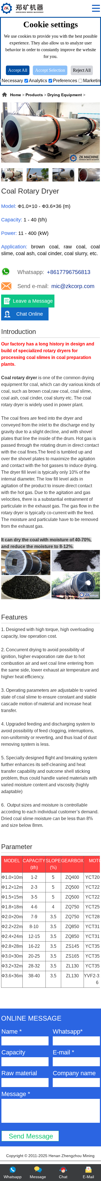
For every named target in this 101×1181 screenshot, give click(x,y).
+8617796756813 (68, 272)
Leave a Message (33, 301)
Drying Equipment (64, 95)
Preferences (65, 80)
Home (15, 95)
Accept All (17, 70)
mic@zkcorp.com (73, 286)
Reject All (82, 70)
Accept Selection (50, 70)
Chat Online (29, 314)
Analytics (38, 80)
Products (34, 95)
